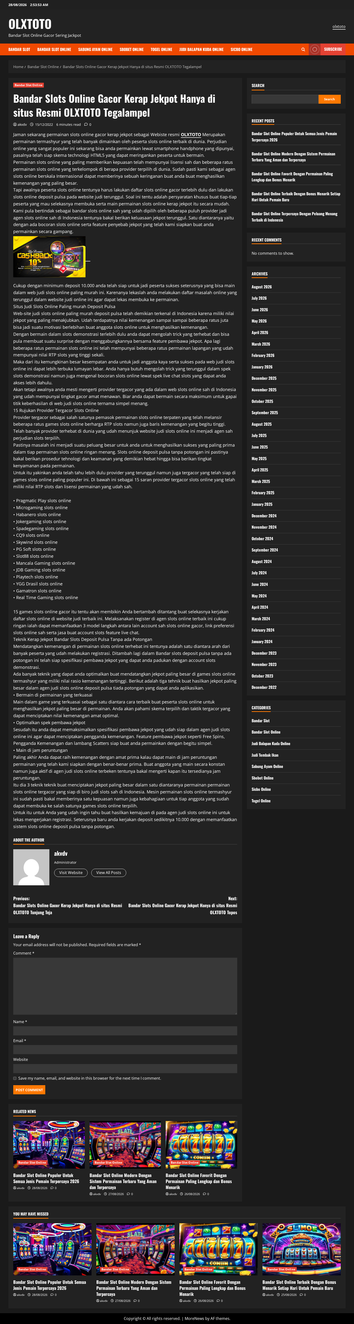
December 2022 (264, 687)
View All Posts (108, 872)
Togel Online (161, 49)
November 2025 (264, 389)
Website (20, 1059)
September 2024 (265, 550)
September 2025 (265, 412)
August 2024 (262, 561)
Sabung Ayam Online (95, 49)
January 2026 (262, 366)
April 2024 (260, 607)
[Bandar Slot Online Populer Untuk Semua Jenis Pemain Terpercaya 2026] (49, 1145)
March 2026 (261, 344)
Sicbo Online (241, 49)
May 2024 (259, 595)
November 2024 (264, 527)
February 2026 (263, 355)
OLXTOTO (30, 23)
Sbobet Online (132, 49)
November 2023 (264, 664)
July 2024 (259, 573)
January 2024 (262, 641)
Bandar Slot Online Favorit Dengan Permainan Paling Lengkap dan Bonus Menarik (199, 1181)
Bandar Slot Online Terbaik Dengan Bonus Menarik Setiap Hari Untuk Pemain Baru (299, 1285)
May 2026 (259, 321)
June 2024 (260, 584)
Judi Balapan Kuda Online (201, 49)
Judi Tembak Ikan (265, 755)
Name (20, 1021)
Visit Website (71, 872)
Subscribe (333, 49)
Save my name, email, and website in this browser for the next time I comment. (89, 1078)
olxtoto (339, 26)
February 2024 (263, 630)
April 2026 (260, 332)
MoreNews (194, 1318)
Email (19, 1040)
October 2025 (262, 401)
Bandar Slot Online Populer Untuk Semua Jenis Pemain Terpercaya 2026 (46, 1178)
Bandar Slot (19, 49)
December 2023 (264, 653)
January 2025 (262, 504)
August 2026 (262, 286)
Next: (182, 905)
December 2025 (264, 378)
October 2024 (262, 538)
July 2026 (259, 298)
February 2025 (263, 492)
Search (258, 85)
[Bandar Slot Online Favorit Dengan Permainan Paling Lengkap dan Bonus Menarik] (201, 1145)
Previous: (67, 905)
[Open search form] (303, 49)
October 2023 (262, 675)
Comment (23, 953)
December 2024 (264, 515)
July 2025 (259, 435)
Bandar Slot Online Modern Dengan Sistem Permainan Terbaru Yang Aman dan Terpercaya (123, 1181)
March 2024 (261, 618)
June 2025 (260, 447)
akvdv (22, 124)
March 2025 (261, 481)
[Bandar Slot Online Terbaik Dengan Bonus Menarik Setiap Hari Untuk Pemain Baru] (301, 1249)
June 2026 (260, 309)
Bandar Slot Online (54, 49)
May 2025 (259, 458)
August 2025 (262, 424)
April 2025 (260, 470)
